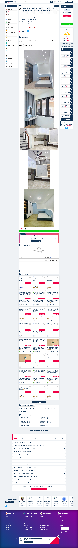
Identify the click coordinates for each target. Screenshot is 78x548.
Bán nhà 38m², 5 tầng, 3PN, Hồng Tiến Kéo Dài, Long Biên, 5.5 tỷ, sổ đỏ (52, 363)
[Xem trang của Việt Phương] (20, 398)
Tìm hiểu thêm (68, 125)
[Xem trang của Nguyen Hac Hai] (20, 351)
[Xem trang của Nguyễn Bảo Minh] (34, 335)
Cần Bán (40, 5)
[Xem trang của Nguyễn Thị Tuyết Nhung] (48, 351)
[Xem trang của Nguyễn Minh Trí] (48, 289)
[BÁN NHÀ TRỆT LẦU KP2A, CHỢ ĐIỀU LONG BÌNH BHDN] (25, 342)
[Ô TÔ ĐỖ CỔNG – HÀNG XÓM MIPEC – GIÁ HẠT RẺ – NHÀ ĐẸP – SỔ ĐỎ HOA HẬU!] (39, 327)
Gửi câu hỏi (39, 489)
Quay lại (56, 6)
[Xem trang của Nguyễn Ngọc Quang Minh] (20, 320)
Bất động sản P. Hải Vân (25, 419)
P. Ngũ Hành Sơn (9, 527)
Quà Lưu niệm (43, 527)
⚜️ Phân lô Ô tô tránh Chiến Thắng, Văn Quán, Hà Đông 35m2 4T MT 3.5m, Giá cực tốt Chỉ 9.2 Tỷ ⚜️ (25, 394)
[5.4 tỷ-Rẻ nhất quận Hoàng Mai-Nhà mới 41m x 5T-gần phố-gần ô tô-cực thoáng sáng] (25, 373)
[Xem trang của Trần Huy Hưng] (20, 367)
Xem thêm (39, 402)
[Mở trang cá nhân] (62, 52)
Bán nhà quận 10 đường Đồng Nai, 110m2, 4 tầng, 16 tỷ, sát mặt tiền (38, 379)
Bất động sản (35, 5)
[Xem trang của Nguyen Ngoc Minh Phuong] (48, 398)
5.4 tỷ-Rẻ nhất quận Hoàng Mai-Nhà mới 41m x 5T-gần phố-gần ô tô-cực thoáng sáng (25, 379)
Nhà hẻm (45, 5)
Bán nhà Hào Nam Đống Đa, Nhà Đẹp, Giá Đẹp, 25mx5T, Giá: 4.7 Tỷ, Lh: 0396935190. (52, 332)
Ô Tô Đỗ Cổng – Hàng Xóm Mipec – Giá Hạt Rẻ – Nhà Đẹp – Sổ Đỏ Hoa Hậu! (38, 332)
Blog (59, 521)
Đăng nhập (57, 257)
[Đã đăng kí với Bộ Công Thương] (65, 529)
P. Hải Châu (8, 520)
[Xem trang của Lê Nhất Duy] (34, 304)
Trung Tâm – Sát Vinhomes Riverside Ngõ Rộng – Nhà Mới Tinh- (38, 394)
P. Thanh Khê (8, 518)
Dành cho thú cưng (44, 529)
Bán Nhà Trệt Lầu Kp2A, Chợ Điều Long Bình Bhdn (24, 348)
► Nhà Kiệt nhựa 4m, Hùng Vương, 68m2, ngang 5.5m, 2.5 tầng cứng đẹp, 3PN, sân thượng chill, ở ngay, (25, 285)
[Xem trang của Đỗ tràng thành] (34, 398)
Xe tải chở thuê (44, 520)
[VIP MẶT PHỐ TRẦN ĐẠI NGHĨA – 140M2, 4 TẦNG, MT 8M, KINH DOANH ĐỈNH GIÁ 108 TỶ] (39, 295)
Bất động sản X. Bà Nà (25, 425)
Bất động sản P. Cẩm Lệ (25, 418)
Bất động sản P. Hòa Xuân (44, 421)
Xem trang (22, 505)
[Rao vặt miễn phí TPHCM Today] (67, 43)
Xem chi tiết (34, 241)
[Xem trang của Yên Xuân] (20, 289)
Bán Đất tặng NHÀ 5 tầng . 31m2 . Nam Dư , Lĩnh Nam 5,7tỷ (38, 363)
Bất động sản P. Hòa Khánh (26, 421)
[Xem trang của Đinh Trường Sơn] (20, 304)
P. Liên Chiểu (8, 531)
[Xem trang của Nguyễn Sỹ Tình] (48, 367)
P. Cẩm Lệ (8, 523)
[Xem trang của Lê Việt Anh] (48, 304)
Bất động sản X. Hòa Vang (44, 425)
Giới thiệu (60, 516)
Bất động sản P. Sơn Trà (25, 423)
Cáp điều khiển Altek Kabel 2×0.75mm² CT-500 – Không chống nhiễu (42, 236)
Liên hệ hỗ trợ (61, 525)
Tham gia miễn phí (28, 542)
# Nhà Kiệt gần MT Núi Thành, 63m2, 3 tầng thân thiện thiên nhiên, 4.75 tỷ (38, 348)
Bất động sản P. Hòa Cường (45, 419)
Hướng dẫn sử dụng (62, 523)
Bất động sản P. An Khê (44, 417)
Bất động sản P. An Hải (25, 417)
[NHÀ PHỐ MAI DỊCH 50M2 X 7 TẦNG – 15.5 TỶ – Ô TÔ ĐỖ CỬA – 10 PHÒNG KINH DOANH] (53, 311)
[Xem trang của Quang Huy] (34, 367)
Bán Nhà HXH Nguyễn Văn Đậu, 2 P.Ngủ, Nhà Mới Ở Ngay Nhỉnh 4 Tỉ (25, 316)
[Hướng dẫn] (15, 2)
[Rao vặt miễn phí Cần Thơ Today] (67, 46)
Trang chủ (23, 5)
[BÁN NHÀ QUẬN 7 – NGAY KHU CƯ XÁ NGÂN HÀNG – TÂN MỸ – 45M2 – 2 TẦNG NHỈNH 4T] (53, 373)
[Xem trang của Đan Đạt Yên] (34, 351)
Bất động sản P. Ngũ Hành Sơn (45, 422)
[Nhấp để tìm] (51, 2)
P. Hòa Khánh (8, 529)
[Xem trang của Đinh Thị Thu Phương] (48, 320)
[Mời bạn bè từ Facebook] (66, 128)
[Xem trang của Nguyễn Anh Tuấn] (20, 382)
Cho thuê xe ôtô (44, 516)
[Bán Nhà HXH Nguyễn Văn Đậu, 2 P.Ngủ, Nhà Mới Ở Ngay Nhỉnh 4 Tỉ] (25, 311)
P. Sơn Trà (8, 521)
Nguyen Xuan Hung (67, 12)
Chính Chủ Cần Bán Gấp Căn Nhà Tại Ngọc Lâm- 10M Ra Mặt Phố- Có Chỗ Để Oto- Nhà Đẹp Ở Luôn (38, 285)
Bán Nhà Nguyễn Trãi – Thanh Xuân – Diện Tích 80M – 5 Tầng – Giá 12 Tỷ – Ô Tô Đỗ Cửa (25, 332)
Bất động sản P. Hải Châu (44, 418)
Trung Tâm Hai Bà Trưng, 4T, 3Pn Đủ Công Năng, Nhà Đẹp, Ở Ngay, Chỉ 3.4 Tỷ (25, 363)
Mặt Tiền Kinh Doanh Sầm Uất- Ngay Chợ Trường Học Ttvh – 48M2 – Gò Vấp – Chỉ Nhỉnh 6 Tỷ (53, 348)
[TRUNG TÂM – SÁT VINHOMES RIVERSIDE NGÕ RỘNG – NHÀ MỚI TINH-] (39, 389)
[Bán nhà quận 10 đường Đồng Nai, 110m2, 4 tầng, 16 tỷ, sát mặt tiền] (39, 373)
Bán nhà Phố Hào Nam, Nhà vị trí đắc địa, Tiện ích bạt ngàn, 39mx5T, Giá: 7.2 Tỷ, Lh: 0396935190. (38, 316)
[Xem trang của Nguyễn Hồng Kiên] (20, 335)
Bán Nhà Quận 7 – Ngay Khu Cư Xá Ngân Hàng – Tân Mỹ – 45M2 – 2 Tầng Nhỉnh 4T (52, 379)
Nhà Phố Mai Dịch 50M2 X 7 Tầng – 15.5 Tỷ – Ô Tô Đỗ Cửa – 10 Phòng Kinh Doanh (52, 316)
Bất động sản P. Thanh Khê (44, 423)
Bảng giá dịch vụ (62, 520)
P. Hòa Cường (8, 525)
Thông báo (60, 518)
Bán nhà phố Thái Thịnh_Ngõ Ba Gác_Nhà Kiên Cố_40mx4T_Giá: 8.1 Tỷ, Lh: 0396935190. (52, 301)
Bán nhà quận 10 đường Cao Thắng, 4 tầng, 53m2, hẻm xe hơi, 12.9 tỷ (52, 394)
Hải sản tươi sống (44, 523)
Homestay (43, 521)
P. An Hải (7, 516)
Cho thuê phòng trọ (44, 518)
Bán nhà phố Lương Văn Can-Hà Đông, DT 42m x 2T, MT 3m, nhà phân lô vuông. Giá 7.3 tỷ (25, 301)
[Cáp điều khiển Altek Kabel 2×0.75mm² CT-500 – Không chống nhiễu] (25, 238)
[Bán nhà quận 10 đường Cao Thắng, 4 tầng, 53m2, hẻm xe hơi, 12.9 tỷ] (53, 389)
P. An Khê (8, 533)
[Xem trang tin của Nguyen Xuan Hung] (67, 10)
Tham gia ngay (67, 119)
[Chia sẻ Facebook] (28, 31)
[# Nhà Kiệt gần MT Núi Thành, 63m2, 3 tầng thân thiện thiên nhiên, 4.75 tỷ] (39, 342)
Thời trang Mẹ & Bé (44, 531)
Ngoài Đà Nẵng (28, 5)
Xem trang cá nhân (67, 16)
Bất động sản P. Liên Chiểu (25, 422)
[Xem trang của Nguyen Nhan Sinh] (34, 382)
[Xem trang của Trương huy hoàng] (34, 289)
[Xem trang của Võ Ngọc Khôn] (48, 382)
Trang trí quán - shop (45, 525)
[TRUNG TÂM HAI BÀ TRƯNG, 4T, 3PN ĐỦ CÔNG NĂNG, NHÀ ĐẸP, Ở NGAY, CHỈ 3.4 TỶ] (25, 358)
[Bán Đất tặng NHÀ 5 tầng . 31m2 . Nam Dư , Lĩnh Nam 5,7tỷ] (39, 358)
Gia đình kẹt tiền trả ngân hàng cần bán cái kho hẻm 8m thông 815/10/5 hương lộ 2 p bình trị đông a (52, 285)
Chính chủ (29, 25)
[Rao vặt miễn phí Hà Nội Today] (67, 44)
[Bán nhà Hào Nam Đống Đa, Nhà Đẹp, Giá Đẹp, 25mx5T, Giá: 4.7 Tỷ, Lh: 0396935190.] (53, 327)
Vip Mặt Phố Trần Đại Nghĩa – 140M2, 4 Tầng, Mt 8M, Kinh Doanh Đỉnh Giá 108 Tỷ (38, 301)
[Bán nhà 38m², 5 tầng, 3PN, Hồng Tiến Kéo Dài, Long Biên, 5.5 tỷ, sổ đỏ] (53, 358)
